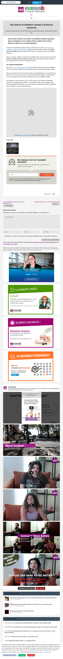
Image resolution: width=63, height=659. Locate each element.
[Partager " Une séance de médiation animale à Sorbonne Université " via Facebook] (53, 194)
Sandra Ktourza (15, 31)
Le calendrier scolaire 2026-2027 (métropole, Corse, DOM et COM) (32, 622)
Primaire (18, 599)
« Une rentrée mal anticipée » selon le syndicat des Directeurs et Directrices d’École (33, 597)
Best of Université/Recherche (36, 31)
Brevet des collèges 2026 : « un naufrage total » (25, 636)
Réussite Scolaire (21, 605)
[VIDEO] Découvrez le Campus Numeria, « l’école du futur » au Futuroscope (31, 604)
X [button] (61, 643)
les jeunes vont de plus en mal (20, 67)
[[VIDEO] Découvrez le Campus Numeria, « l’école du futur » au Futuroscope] (7, 605)
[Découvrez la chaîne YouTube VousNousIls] (7, 612)
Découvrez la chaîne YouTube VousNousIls (22, 610)
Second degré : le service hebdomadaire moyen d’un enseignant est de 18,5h (35, 627)
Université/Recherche (51, 31)
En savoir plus (31, 279)
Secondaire (19, 612)
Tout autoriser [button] (22, 655)
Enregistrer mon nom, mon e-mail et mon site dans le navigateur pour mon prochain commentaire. (31, 236)
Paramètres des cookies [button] (9, 655)
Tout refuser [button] (31, 655)
